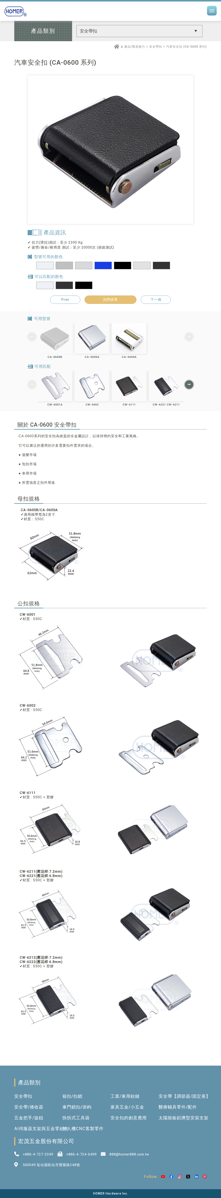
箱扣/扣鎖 (72, 1096)
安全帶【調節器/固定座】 (184, 1096)
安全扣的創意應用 (128, 1117)
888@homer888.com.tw (129, 1154)
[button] (189, 384)
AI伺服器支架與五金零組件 (41, 1128)
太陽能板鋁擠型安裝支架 (183, 1117)
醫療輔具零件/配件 (178, 1107)
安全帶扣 (155, 46)
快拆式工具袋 (76, 1117)
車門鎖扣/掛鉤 (77, 1107)
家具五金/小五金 (127, 1107)
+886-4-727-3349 (38, 1154)
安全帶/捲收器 (28, 1107)
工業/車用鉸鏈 (125, 1096)
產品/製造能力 (134, 46)
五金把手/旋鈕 (28, 1117)
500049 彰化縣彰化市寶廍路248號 (51, 1165)
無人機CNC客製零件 (83, 1128)
